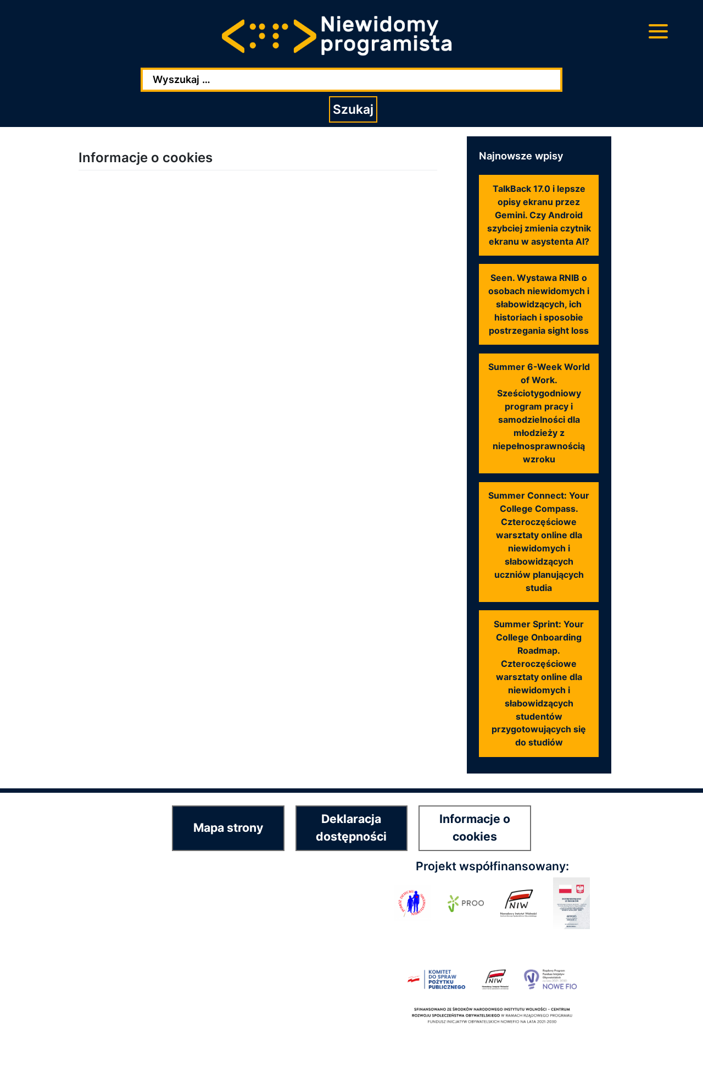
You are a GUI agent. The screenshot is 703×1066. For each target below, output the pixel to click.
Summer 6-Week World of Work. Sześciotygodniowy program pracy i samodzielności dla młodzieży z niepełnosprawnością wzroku (539, 413)
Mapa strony (228, 827)
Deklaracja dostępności (351, 827)
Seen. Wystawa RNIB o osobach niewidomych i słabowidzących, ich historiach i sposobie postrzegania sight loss (538, 304)
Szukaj (353, 109)
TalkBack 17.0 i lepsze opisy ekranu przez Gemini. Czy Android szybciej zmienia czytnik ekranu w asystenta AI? (539, 215)
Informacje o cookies (474, 827)
